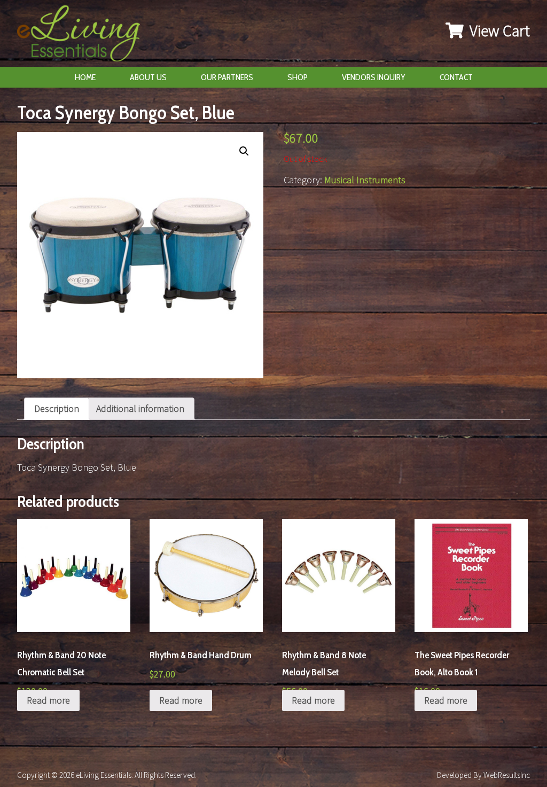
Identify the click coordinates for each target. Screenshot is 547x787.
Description (56, 408)
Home (85, 77)
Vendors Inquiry (373, 77)
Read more (48, 700)
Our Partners (227, 77)
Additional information (140, 408)
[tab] (56, 409)
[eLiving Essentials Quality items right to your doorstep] (84, 36)
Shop (297, 77)
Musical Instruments (364, 180)
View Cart (498, 30)
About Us (148, 77)
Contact (456, 77)
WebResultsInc (506, 775)
